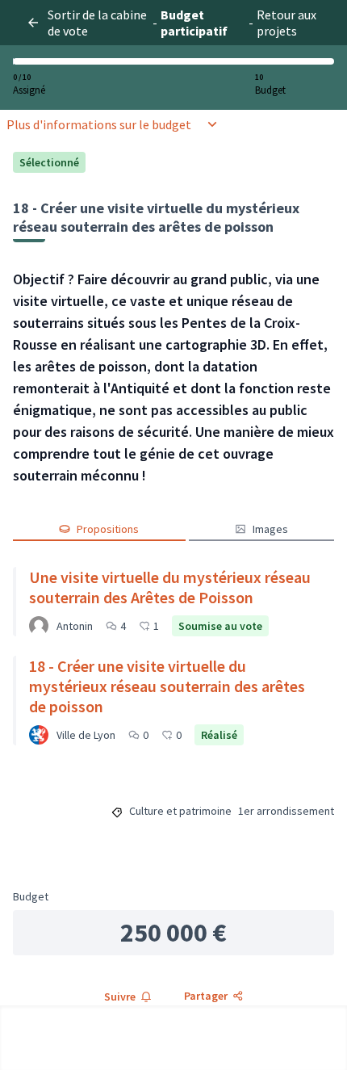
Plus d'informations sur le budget (98, 124)
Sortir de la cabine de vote (97, 22)
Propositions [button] (108, 529)
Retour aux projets (286, 22)
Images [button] (270, 529)
